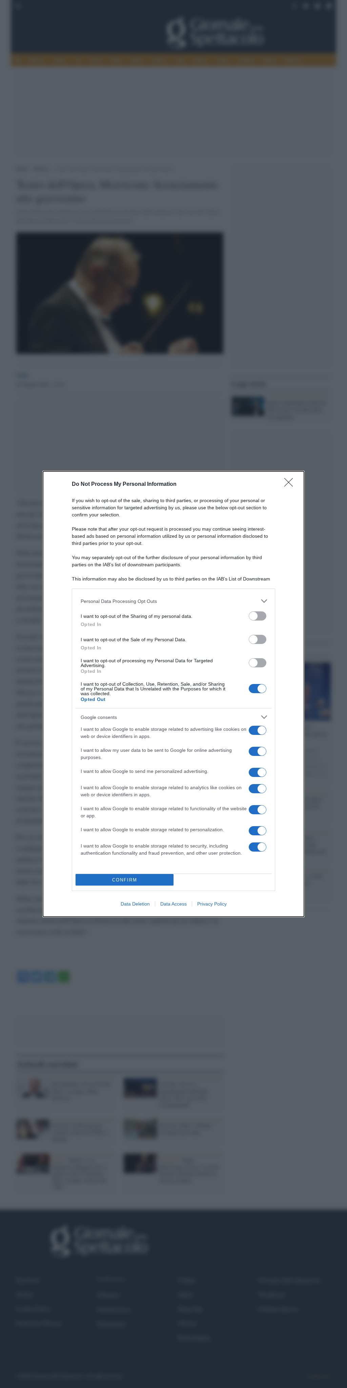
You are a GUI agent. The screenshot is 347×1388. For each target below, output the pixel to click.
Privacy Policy (212, 904)
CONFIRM (124, 879)
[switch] (257, 616)
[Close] (290, 484)
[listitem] (173, 601)
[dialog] (173, 694)
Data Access (173, 904)
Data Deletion (135, 904)
